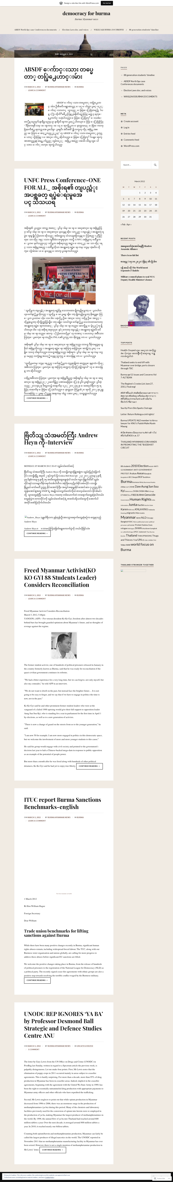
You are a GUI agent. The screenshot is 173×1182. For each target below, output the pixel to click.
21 (134, 211)
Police (135, 522)
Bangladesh (124, 477)
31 (150, 217)
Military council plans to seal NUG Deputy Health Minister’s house (138, 278)
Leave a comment (37, 90)
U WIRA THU (152, 540)
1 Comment (34, 1049)
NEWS (138, 518)
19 (123, 211)
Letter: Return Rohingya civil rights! (137, 414)
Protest (138, 525)
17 (150, 205)
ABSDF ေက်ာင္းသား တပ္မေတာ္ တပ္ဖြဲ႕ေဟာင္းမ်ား (58, 72)
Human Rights (140, 499)
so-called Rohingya (127, 532)
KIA (130, 509)
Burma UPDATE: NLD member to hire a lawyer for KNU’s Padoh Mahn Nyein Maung (139, 423)
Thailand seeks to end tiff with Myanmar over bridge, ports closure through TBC (138, 365)
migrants (131, 513)
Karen (124, 509)
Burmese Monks (149, 482)
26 (123, 217)
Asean (140, 473)
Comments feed (131, 139)
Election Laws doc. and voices (75, 29)
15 (140, 205)
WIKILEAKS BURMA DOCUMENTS (109, 29)
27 (129, 217)
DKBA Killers (144, 491)
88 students (126, 466)
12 (123, 205)
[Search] (155, 165)
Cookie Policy (49, 1177)
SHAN (138, 528)
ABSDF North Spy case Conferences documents (35, 29)
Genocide (149, 494)
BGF (140, 477)
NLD (144, 517)
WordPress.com (131, 146)
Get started (107, 3)
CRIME (131, 487)
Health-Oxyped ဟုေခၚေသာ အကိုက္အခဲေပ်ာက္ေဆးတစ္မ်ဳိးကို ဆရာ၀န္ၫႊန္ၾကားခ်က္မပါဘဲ (138, 353)
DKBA (135, 491)
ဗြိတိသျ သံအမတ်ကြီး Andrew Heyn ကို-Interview (61, 438)
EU (130, 495)
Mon (137, 513)
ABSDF (151, 466)
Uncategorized (85, 1046)
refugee (124, 528)
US (143, 540)
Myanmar (128, 517)
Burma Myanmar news (59, 87)
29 (140, 217)
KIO (133, 510)
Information (124, 505)
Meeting (123, 513)
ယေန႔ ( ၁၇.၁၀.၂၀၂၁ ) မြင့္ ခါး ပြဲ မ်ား (139, 261)
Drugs (152, 491)
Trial (135, 540)
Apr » (129, 224)
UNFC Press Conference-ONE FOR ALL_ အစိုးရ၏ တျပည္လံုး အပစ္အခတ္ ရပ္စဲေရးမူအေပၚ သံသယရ (62, 190)
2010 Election (140, 466)
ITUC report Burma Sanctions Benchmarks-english (62, 803)
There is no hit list (130, 255)
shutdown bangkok (149, 528)
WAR (128, 545)
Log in (126, 127)
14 (134, 205)
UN (140, 539)
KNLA (138, 509)
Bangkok (148, 473)
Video (123, 545)
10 (150, 199)
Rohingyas (131, 528)
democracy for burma (86, 13)
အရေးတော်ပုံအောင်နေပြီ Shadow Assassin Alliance (136, 247)
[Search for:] (140, 165)
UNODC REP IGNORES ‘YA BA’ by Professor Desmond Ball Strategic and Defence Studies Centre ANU (63, 1024)
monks (142, 513)
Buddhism (146, 477)
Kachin (140, 505)
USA (146, 540)
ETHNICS (125, 495)
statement (142, 532)
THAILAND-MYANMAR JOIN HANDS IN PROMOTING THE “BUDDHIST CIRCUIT (139, 444)
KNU (145, 509)
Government (125, 500)
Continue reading (35, 399)
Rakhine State (147, 525)
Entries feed (129, 133)
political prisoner (143, 522)
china (123, 487)
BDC (130, 477)
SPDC (136, 532)
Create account (131, 121)
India (153, 500)
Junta (132, 504)
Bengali (135, 477)
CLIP (127, 487)
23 (145, 211)
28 (134, 217)
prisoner (131, 525)
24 (150, 211)
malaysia (151, 510)
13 (129, 205)
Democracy (129, 491)
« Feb (123, 224)
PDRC (130, 522)
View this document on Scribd (64, 893)
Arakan (133, 473)
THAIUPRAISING (145, 536)
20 (129, 211)
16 (145, 205)
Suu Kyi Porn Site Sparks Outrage (136, 408)
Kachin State (149, 505)
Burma (80, 87)
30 (145, 217)
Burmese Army (137, 482)
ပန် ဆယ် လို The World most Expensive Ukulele (134, 269)
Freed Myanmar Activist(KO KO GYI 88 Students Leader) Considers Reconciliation (60, 577)
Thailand (131, 535)
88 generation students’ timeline (144, 29)
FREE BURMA (137, 495)
